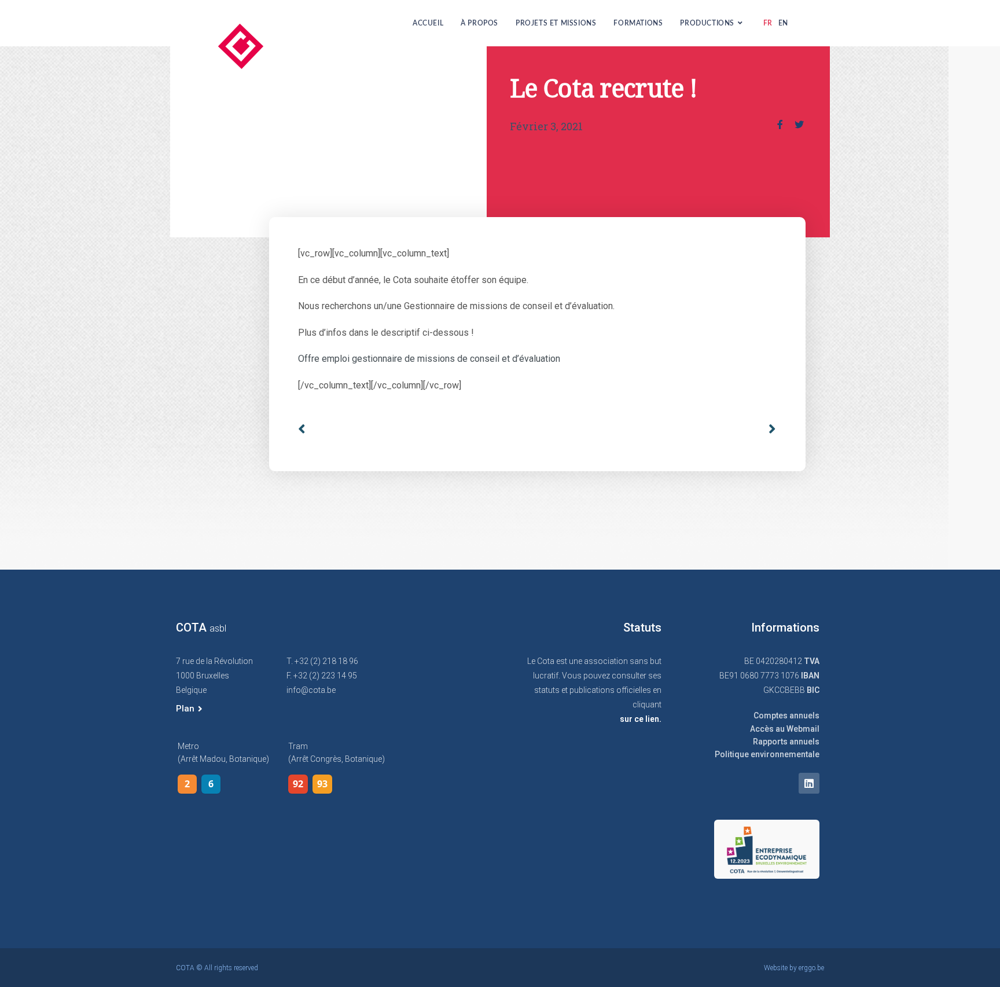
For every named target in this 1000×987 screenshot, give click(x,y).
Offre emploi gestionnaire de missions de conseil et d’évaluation (429, 358)
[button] (189, 709)
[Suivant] (768, 429)
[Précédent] (417, 429)
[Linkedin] (809, 783)
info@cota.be (311, 690)
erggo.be (811, 968)
